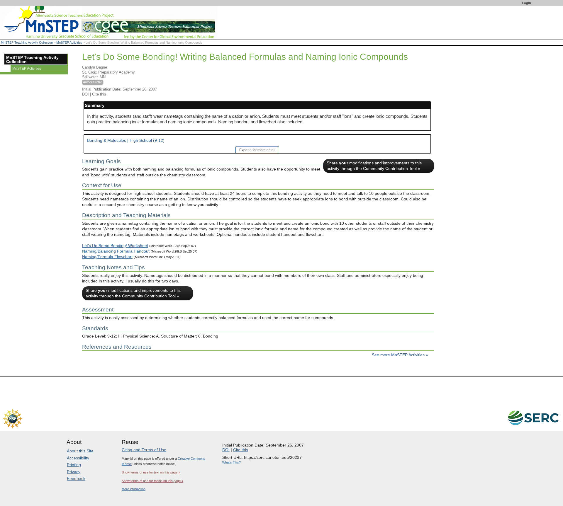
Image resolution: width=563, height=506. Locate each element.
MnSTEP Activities (69, 42)
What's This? (231, 462)
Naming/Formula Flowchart (107, 257)
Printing (74, 464)
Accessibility (78, 458)
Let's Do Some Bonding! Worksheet (115, 245)
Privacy (73, 471)
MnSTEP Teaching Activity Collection (27, 42)
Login (526, 3)
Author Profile (92, 82)
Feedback (76, 478)
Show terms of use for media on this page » (152, 481)
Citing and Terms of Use (144, 449)
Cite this (99, 94)
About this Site (80, 451)
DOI (85, 94)
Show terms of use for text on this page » (151, 472)
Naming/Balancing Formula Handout (116, 251)
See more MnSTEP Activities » (400, 355)
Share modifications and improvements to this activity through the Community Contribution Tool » (374, 166)
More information (133, 489)
